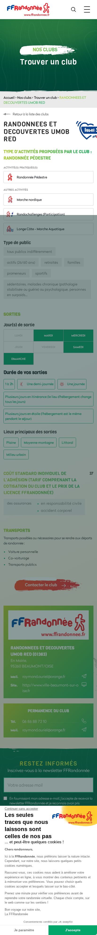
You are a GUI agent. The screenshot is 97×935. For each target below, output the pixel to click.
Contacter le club (41, 584)
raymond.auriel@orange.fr (43, 676)
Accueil (9, 97)
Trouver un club (45, 97)
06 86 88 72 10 (34, 721)
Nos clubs (24, 97)
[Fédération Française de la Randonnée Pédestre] (28, 9)
